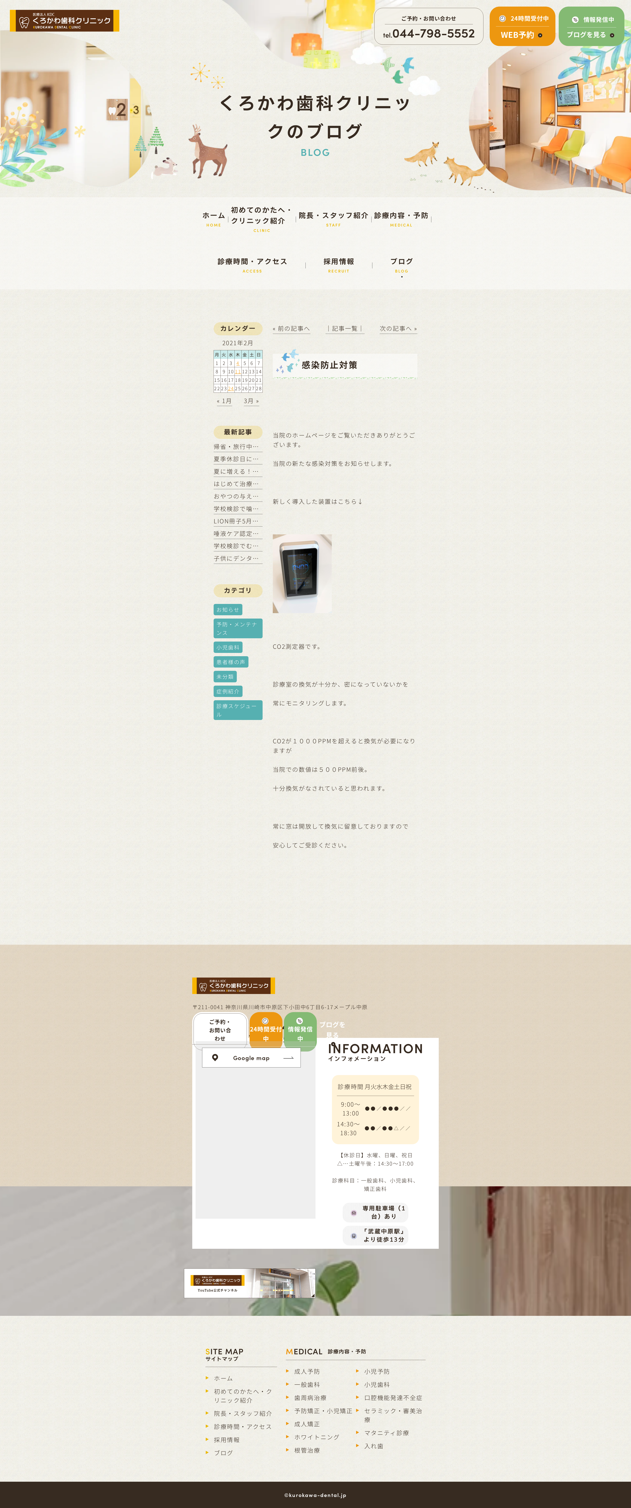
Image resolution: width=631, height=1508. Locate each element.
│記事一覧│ (345, 328)
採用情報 (227, 1439)
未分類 (225, 676)
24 (231, 388)
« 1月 (224, 400)
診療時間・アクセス (243, 1426)
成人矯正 (307, 1423)
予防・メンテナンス (236, 628)
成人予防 (307, 1371)
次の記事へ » (398, 328)
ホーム (223, 1378)
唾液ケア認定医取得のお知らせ (259, 533)
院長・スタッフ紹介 (243, 1413)
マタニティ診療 (386, 1432)
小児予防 (377, 1371)
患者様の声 (231, 662)
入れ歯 (374, 1445)
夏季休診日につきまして (249, 458)
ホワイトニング (317, 1437)
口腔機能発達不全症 (393, 1397)
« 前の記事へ (291, 328)
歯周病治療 (310, 1397)
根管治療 (307, 1450)
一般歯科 (307, 1384)
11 (238, 371)
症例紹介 (228, 691)
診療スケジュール (236, 710)
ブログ (224, 1452)
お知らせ (228, 609)
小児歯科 (228, 647)
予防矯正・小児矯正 (323, 1410)
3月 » (251, 400)
